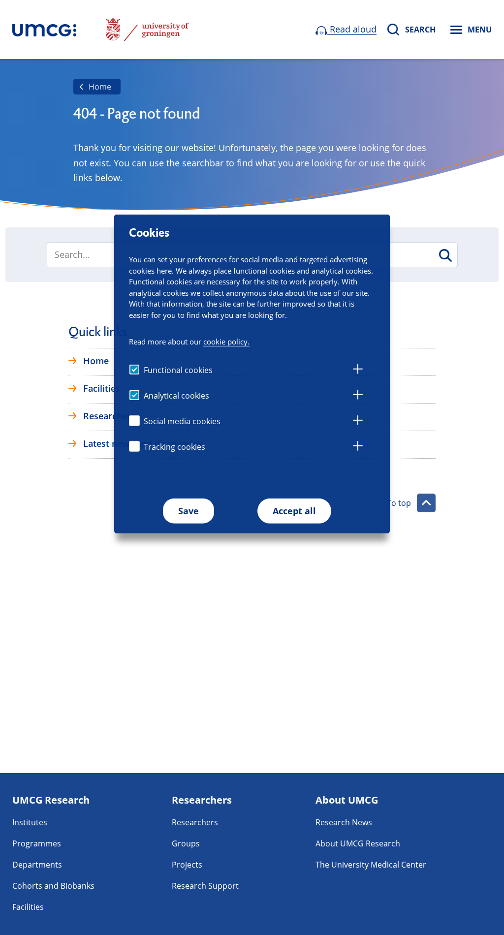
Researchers (195, 822)
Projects (187, 864)
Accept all (294, 511)
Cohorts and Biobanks (53, 885)
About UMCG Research (357, 843)
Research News (343, 822)
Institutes (29, 822)
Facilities (28, 907)
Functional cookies (178, 370)
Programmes (36, 843)
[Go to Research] (44, 29)
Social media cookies (182, 421)
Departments (37, 864)
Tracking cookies (174, 446)
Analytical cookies (176, 395)
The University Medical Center (370, 864)
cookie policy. (226, 341)
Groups (186, 843)
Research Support (205, 885)
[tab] (358, 370)
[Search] (445, 255)
